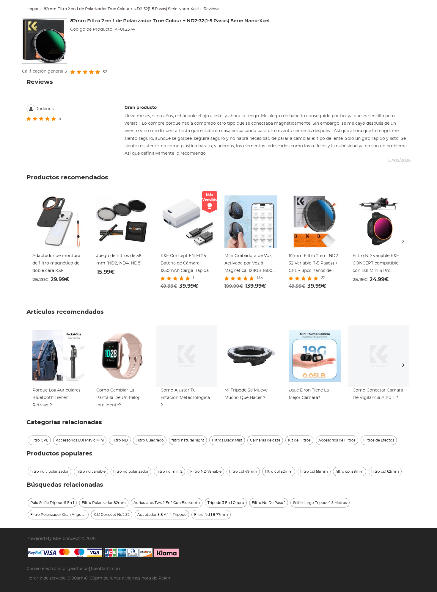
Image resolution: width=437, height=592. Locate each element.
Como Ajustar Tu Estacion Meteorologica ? (185, 397)
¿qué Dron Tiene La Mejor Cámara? (309, 394)
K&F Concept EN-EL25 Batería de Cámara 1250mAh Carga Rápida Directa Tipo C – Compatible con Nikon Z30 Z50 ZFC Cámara (185, 264)
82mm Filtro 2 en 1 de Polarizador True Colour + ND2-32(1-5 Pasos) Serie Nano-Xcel (121, 9)
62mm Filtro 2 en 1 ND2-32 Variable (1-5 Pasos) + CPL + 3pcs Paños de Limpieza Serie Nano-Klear (314, 264)
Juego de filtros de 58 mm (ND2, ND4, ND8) (119, 259)
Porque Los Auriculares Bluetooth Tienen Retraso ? (56, 397)
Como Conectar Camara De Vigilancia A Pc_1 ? (378, 394)
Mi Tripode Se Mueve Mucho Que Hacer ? (246, 394)
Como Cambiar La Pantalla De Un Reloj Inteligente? (117, 397)
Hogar (32, 9)
